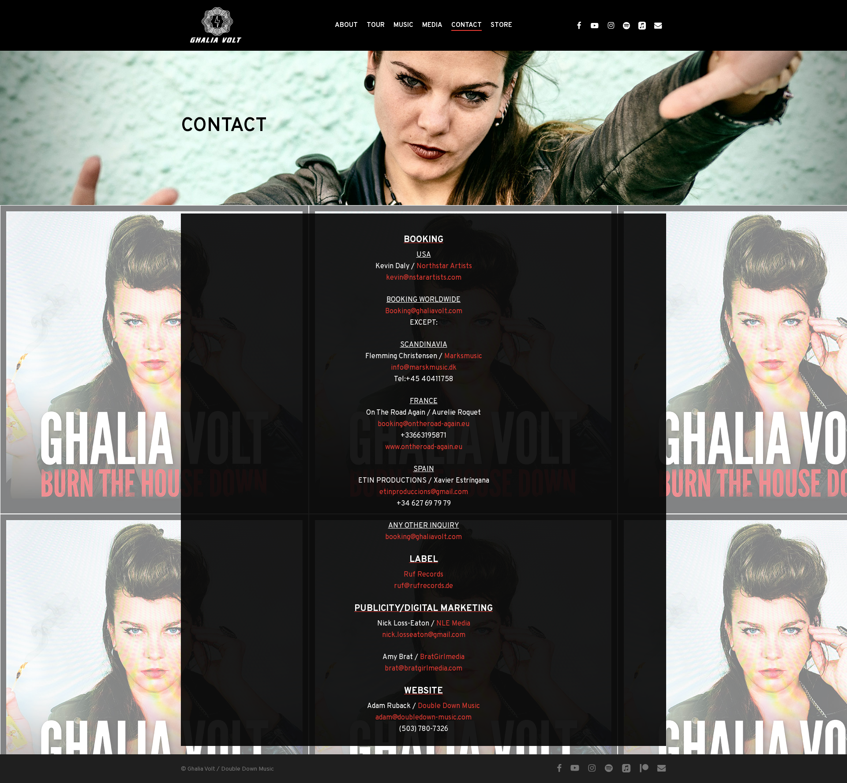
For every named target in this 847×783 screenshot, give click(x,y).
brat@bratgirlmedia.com (423, 668)
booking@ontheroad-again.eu (423, 424)
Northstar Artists (444, 266)
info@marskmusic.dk (424, 367)
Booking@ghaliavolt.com (423, 311)
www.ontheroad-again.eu (423, 447)
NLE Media (453, 623)
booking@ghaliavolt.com (423, 537)
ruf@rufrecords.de (423, 586)
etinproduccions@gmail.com (423, 492)
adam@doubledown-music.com (423, 717)
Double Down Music (449, 706)
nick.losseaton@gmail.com (423, 635)
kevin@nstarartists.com (423, 277)
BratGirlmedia (442, 657)
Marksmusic (463, 356)
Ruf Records (423, 574)
